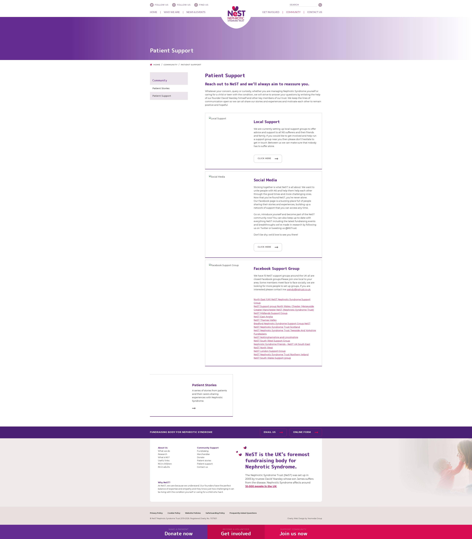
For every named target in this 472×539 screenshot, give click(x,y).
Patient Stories (160, 88)
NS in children (165, 464)
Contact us (202, 467)
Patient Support (161, 96)
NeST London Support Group (270, 351)
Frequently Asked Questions (243, 513)
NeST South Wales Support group (272, 358)
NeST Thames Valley (265, 320)
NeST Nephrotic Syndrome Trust (236, 14)
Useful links (163, 460)
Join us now (293, 532)
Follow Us (161, 5)
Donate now (179, 532)
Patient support (205, 464)
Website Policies (193, 513)
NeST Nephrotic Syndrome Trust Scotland (277, 327)
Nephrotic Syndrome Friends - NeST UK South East (282, 344)
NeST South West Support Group (272, 340)
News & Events (195, 12)
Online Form (302, 432)
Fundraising (203, 451)
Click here (264, 158)
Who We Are (172, 12)
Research (162, 454)
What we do (164, 451)
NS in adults (164, 467)
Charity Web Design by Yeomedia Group (304, 518)
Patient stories (204, 460)
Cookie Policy (174, 513)
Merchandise (203, 454)
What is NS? (164, 457)
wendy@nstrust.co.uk (298, 289)
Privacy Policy (156, 513)
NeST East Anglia (263, 316)
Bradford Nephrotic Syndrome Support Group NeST (282, 323)
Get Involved (270, 12)
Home (153, 12)
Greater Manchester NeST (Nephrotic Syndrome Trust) (284, 309)
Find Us (203, 5)
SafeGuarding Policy (215, 513)
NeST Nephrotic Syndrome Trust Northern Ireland (281, 354)
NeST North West (263, 347)
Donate (200, 457)
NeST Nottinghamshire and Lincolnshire (276, 337)
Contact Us (314, 12)
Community (293, 12)
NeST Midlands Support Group (270, 313)
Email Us (270, 432)
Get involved (236, 532)
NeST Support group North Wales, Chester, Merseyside (284, 306)
